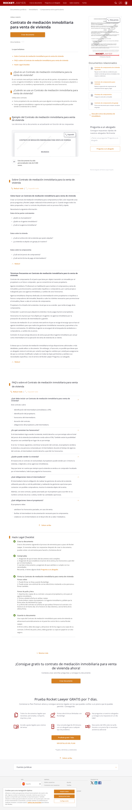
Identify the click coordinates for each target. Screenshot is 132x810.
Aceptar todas (64, 791)
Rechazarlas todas (64, 796)
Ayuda (69, 782)
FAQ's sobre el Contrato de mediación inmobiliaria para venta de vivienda (41, 60)
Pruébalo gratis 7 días (66, 737)
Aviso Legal (70, 788)
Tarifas (84, 3)
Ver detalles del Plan (66, 743)
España (28, 784)
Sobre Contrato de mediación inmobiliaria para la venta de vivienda (39, 56)
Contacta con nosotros (51, 785)
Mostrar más (43, 653)
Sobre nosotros (74, 3)
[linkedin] (96, 782)
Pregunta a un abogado (49, 569)
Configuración (64, 801)
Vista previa (114, 20)
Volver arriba (46, 525)
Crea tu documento (35, 3)
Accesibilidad (71, 794)
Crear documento (27, 35)
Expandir (71, 135)
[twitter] (92, 782)
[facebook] (99, 782)
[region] (40, 797)
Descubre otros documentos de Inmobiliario (103, 115)
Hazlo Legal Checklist (22, 65)
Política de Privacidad (74, 791)
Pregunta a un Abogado (52, 3)
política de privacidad (34, 802)
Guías (65, 3)
